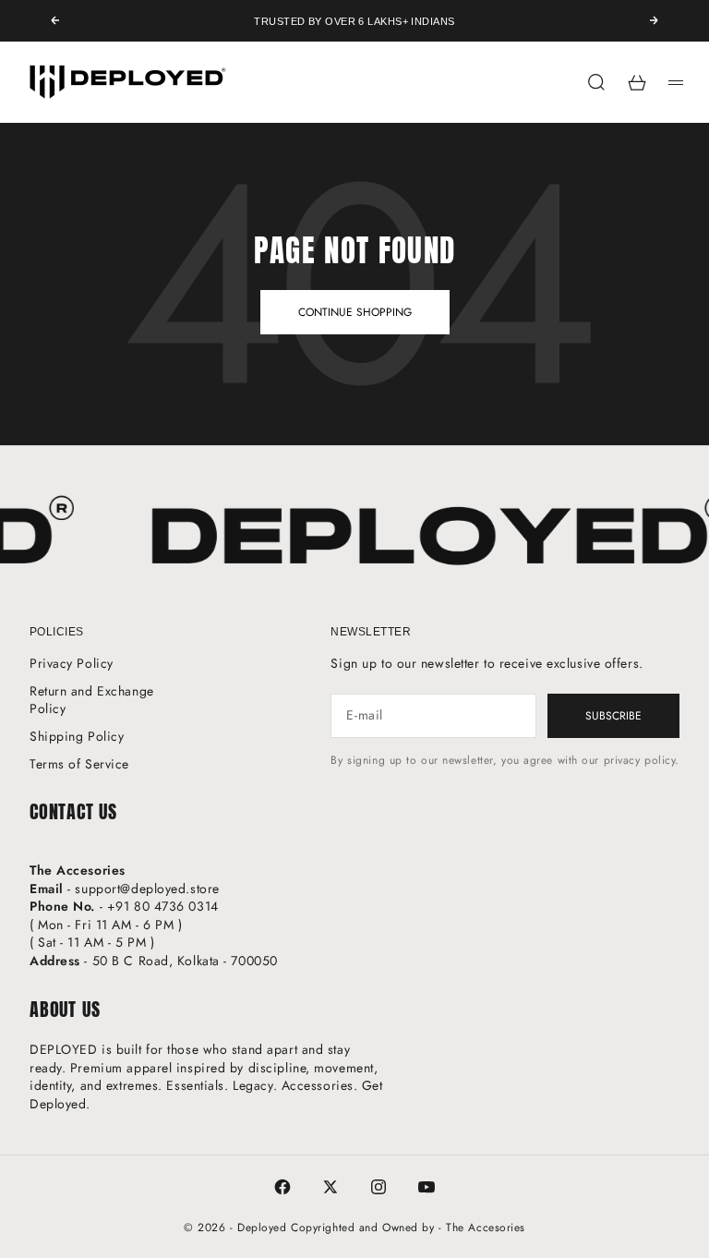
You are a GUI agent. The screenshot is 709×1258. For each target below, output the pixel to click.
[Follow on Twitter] (330, 1187)
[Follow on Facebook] (282, 1187)
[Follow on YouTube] (426, 1187)
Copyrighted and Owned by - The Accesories (408, 1227)
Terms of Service (79, 764)
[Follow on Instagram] (378, 1187)
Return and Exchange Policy (92, 700)
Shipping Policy (77, 736)
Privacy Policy (72, 663)
